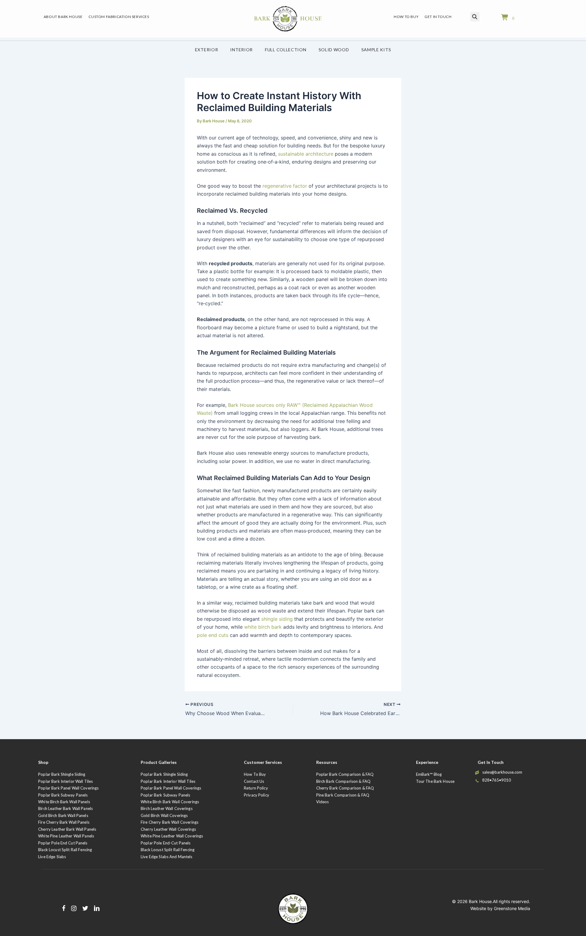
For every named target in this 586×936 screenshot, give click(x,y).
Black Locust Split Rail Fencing (65, 849)
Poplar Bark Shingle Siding (61, 774)
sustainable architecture (305, 154)
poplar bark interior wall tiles (168, 781)
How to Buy (255, 774)
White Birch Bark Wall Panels (64, 801)
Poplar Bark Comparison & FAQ (345, 774)
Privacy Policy (256, 795)
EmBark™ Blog (429, 774)
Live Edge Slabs (52, 856)
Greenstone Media (512, 908)
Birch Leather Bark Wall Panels (65, 808)
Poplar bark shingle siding (164, 774)
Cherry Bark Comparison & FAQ (345, 788)
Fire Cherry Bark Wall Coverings (169, 822)
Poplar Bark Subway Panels (63, 795)
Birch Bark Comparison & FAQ (343, 781)
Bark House (480, 901)
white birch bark (263, 627)
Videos (322, 801)
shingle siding (277, 619)
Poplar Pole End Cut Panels (62, 842)
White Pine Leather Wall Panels (66, 835)
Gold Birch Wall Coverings (164, 815)
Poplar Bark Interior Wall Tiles (65, 781)
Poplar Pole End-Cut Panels (165, 842)
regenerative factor (284, 186)
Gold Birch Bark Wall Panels (63, 815)
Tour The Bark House (435, 781)
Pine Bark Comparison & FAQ (342, 795)
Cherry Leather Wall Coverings (168, 829)
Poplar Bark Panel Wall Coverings (68, 788)
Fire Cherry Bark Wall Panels (63, 822)
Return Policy (256, 788)
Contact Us (254, 781)
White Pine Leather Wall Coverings (172, 835)
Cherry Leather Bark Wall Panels (67, 829)
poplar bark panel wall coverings (171, 788)
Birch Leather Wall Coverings (167, 808)
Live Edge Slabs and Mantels (167, 856)
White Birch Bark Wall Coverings (170, 801)
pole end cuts (212, 635)
